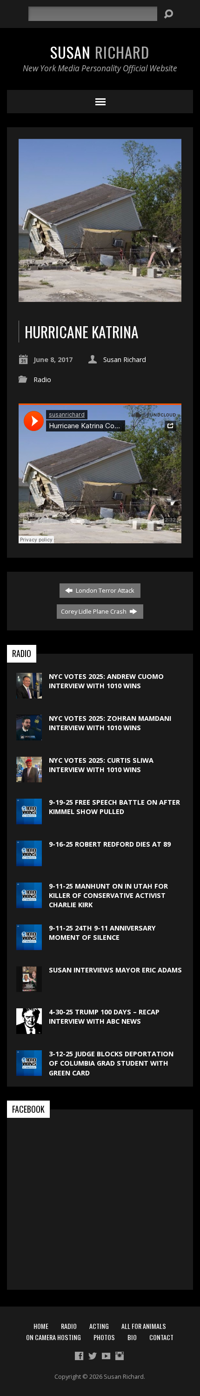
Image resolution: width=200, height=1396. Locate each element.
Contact (161, 1337)
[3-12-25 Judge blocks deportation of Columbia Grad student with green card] (29, 1071)
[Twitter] (92, 1356)
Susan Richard (124, 359)
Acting (99, 1326)
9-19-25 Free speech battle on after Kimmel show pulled (114, 807)
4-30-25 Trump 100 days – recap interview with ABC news (104, 1016)
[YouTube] (106, 1356)
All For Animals (143, 1326)
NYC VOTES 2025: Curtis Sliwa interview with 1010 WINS (101, 765)
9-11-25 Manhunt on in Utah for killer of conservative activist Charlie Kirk (108, 895)
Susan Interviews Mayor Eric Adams (115, 969)
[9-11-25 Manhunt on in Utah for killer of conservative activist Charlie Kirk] (29, 903)
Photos (104, 1337)
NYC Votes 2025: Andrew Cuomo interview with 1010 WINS (106, 681)
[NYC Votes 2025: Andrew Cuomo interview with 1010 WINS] (29, 693)
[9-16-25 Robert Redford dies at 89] (29, 861)
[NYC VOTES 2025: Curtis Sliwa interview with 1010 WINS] (29, 777)
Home (40, 1326)
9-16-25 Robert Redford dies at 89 (110, 844)
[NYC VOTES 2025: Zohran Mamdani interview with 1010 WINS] (29, 735)
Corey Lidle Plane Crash (94, 611)
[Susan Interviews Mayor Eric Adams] (29, 987)
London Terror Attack (104, 590)
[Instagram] (119, 1356)
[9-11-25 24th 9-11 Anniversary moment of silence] (29, 945)
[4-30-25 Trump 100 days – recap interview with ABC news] (29, 1029)
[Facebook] (79, 1356)
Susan (99, 52)
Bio (132, 1337)
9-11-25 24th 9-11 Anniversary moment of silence (102, 933)
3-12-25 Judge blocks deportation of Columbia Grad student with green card (111, 1063)
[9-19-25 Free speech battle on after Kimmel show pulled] (29, 819)
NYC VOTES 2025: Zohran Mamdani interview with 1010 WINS (110, 723)
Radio (42, 379)
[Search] (168, 14)
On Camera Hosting (53, 1337)
